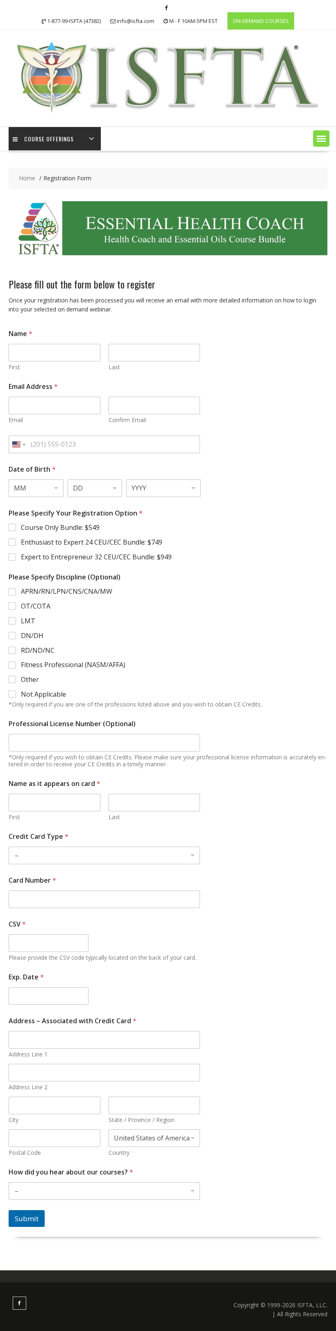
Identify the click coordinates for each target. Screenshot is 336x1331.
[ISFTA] (168, 114)
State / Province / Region (142, 1119)
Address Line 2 (28, 1086)
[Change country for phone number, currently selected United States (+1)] (18, 444)
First (14, 366)
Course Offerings (49, 138)
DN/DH (32, 635)
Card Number (32, 880)
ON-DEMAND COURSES (261, 21)
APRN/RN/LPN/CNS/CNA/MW (66, 591)
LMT (28, 621)
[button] (321, 138)
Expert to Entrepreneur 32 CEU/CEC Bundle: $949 (96, 557)
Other (30, 679)
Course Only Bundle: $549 (60, 527)
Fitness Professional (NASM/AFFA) (73, 665)
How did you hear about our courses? (71, 1172)
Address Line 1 (28, 1054)
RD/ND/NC (37, 650)
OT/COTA (35, 606)
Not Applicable (43, 694)
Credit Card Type (38, 836)
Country (119, 1152)
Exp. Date (26, 977)
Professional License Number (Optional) (72, 724)
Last (114, 366)
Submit (27, 1218)
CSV (17, 924)
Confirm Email (127, 419)
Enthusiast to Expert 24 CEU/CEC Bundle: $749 (91, 542)
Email (16, 419)
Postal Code (25, 1152)
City (13, 1119)
